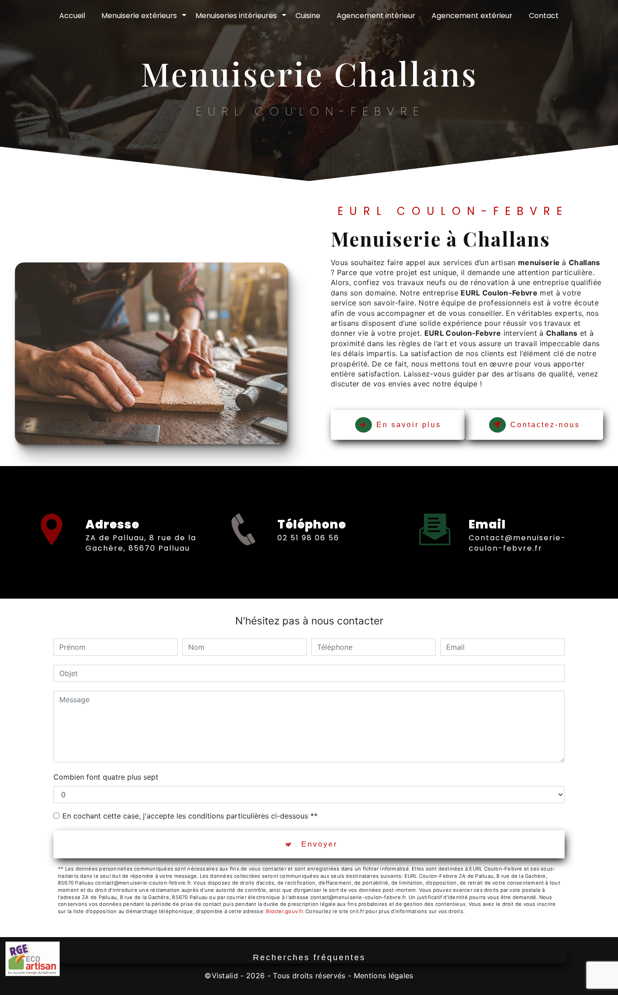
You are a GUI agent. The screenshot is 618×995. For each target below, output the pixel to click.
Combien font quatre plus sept (105, 776)
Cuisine (307, 15)
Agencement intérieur (376, 15)
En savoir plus (408, 424)
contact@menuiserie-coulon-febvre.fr (517, 543)
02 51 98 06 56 (308, 538)
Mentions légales (384, 975)
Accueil (72, 15)
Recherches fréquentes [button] (309, 957)
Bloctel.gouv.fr (284, 911)
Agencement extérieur (472, 15)
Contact (544, 15)
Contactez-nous (545, 424)
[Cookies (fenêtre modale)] (2, 989)
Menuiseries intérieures (236, 15)
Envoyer (319, 844)
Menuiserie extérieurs (139, 15)
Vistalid (225, 975)
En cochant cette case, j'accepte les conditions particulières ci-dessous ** (190, 815)
